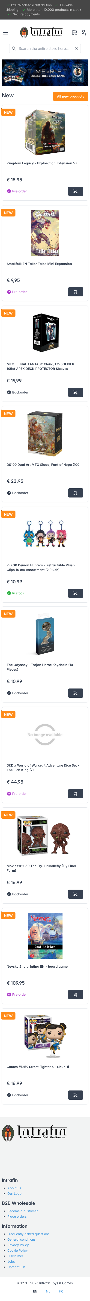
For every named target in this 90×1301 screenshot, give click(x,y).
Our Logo (14, 1193)
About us (14, 1188)
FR (61, 1291)
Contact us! (16, 1267)
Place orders (17, 1216)
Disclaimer (15, 1256)
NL (48, 1291)
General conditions (21, 1239)
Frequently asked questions (28, 1234)
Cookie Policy (17, 1250)
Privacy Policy (18, 1245)
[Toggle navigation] (5, 32)
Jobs (11, 1261)
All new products (70, 96)
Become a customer (22, 1211)
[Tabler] (41, 32)
